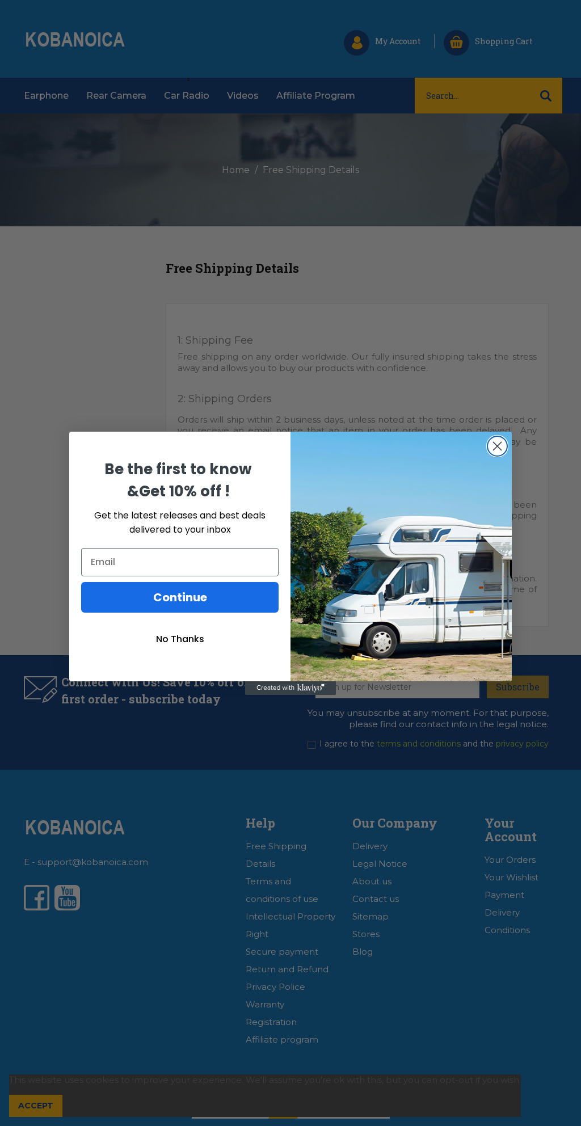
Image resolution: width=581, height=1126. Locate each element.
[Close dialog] (497, 446)
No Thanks (180, 639)
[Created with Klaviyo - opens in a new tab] (290, 688)
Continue (180, 597)
